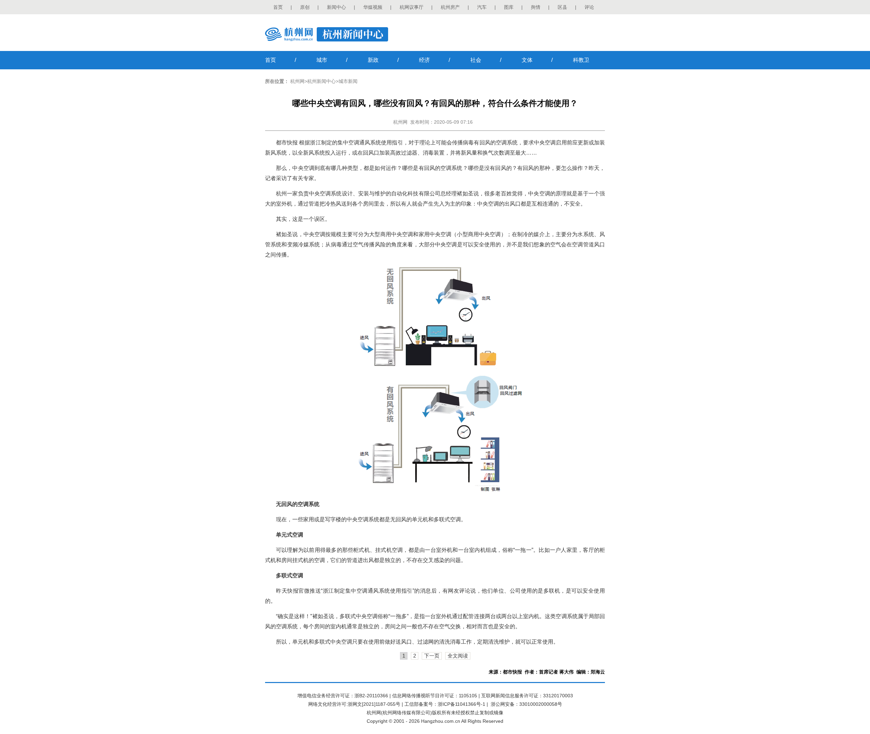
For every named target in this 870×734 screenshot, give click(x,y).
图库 (509, 7)
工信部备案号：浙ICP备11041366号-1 (444, 704)
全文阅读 (458, 656)
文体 (527, 60)
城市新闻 (348, 81)
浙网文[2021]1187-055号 (374, 704)
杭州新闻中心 (321, 81)
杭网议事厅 (411, 7)
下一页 (431, 656)
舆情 (535, 7)
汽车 (482, 7)
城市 (321, 60)
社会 (475, 60)
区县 (562, 7)
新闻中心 (336, 7)
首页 (278, 7)
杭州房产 (450, 7)
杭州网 (297, 81)
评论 (589, 7)
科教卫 (581, 60)
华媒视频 (372, 7)
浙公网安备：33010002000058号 (526, 704)
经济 (424, 60)
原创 (305, 7)
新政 (373, 60)
